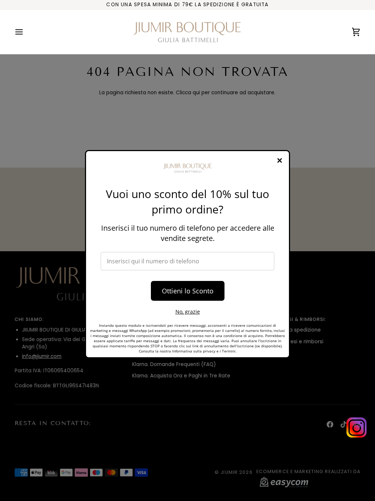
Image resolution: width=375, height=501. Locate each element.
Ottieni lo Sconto (188, 290)
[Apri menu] (26, 32)
